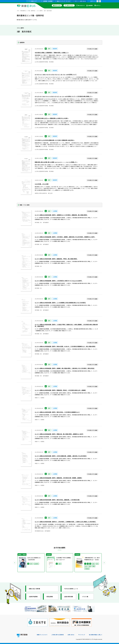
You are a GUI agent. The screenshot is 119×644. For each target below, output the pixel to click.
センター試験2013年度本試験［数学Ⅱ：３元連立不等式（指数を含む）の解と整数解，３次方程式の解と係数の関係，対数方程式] (66, 325)
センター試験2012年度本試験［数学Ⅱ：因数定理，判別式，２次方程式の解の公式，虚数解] (60, 390)
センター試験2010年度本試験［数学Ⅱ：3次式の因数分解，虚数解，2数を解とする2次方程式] (60, 456)
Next (104, 562)
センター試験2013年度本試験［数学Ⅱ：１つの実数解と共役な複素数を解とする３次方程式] (60, 302)
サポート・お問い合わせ (80, 1)
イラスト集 (85, 596)
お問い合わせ (71, 634)
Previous (15, 562)
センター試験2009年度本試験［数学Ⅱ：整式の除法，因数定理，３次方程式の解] (57, 500)
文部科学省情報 (33, 596)
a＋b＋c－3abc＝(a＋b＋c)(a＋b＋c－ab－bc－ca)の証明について (56, 74)
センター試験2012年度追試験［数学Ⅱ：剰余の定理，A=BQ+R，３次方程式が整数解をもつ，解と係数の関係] (65, 346)
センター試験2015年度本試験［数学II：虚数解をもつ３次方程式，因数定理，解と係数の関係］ (61, 215)
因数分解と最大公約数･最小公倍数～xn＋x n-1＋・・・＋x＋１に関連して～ (56, 162)
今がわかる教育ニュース (71, 589)
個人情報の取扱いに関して (95, 634)
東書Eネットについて (42, 634)
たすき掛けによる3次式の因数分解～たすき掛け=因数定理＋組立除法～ (55, 140)
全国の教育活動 (68, 596)
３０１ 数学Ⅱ (39, 10)
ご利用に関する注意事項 (57, 634)
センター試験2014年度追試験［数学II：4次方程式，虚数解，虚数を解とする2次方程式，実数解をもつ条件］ (65, 237)
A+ (100, 1)
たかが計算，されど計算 (41, 184)
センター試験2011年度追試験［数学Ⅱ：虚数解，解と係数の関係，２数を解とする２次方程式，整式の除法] (64, 368)
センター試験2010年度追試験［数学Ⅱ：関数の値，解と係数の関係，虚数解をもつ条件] (59, 434)
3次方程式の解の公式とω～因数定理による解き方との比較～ (52, 118)
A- (97, 1)
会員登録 (90, 5)
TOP (18, 10)
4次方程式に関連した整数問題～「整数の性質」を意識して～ (52, 52)
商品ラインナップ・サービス (63, 1)
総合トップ (33, 1)
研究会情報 (50, 596)
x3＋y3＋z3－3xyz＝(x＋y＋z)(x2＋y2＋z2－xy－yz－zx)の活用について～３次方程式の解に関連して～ (63, 96)
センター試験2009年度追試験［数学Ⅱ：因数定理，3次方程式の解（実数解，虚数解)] (58, 478)
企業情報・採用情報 (47, 1)
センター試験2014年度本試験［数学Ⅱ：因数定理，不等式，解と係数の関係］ (56, 259)
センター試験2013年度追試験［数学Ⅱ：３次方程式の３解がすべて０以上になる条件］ (59, 281)
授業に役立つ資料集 (34, 589)
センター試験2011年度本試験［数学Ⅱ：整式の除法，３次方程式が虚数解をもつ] (57, 412)
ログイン (98, 5)
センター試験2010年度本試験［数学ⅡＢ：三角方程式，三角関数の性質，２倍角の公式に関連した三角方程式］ (65, 522)
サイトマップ (81, 634)
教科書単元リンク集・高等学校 (28, 10)
